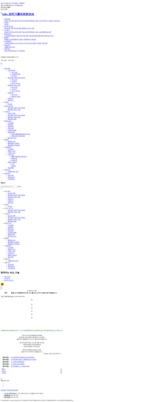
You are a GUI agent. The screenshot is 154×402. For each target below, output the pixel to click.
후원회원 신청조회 (30, 39)
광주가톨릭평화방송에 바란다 (20, 134)
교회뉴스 (51, 21)
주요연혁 (25, 36)
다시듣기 (7, 30)
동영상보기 (13, 51)
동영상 (13, 166)
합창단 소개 (14, 43)
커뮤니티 (7, 49)
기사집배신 (15, 3)
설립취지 (13, 36)
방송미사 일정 (15, 96)
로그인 (3, 3)
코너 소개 (14, 72)
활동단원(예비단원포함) (19, 156)
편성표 (6, 22)
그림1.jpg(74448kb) (18, 364)
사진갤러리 (21, 51)
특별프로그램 (46, 32)
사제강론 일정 (15, 74)
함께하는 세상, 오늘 (36, 21)
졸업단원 (14, 158)
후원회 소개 (8, 39)
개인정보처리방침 (12, 390)
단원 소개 (29, 43)
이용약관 (3, 390)
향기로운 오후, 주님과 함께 (20, 21)
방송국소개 (7, 34)
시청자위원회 (33, 36)
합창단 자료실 (36, 43)
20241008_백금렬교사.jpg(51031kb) (23, 357)
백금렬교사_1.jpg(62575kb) (20, 366)
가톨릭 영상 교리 (9, 47)
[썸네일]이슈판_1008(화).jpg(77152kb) (24, 359)
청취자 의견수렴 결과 (18, 136)
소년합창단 (7, 41)
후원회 (6, 37)
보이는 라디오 (8, 26)
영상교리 (7, 45)
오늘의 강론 (8, 21)
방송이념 (19, 36)
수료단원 (14, 160)
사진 (12, 164)
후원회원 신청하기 (18, 39)
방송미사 (45, 21)
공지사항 (7, 51)
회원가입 (8, 3)
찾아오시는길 (49, 36)
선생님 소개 (22, 43)
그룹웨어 (22, 3)
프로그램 (7, 19)
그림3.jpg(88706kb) (18, 362)
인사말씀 (7, 36)
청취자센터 (41, 36)
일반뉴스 (57, 21)
